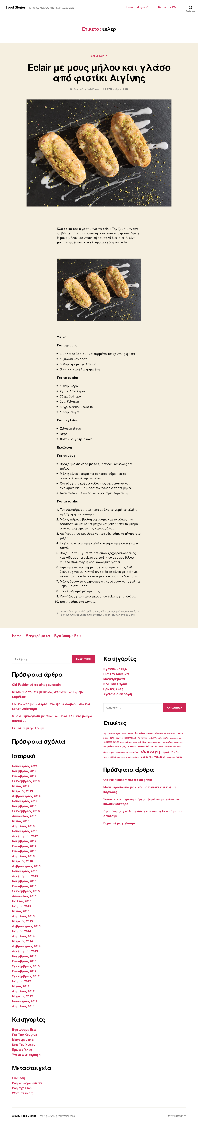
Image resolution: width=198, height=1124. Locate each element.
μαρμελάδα (139, 742)
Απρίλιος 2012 (23, 991)
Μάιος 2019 (20, 786)
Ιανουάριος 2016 (25, 871)
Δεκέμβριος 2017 (25, 836)
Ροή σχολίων (22, 1088)
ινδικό (180, 733)
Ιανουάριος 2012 (25, 1001)
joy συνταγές (114, 733)
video (130, 733)
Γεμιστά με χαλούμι (28, 728)
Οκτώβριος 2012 (24, 971)
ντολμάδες (178, 742)
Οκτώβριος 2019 (24, 776)
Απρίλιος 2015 (23, 916)
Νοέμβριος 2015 (24, 881)
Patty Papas (93, 89)
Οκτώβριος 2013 (24, 961)
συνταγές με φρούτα (80, 614)
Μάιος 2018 (20, 821)
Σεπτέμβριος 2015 (26, 891)
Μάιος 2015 (20, 911)
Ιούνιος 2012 (21, 981)
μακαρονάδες (175, 738)
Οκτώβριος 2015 (24, 886)
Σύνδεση (18, 1078)
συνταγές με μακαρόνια (127, 752)
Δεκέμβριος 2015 (25, 876)
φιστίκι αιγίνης (132, 757)
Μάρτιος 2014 (22, 941)
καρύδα (119, 738)
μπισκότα (167, 742)
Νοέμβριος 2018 (24, 806)
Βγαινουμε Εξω (24, 1029)
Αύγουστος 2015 (24, 896)
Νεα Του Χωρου (24, 1044)
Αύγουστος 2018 (24, 816)
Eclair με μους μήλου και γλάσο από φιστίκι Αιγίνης (99, 72)
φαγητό (121, 757)
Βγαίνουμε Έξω (167, 7)
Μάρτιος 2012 (22, 996)
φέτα (113, 756)
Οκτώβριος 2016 (24, 851)
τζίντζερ (174, 752)
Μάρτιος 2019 (22, 791)
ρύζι (124, 746)
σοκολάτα (145, 746)
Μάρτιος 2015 (22, 921)
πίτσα (118, 746)
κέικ (112, 737)
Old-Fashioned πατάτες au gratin (36, 684)
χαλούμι (159, 756)
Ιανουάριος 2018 (25, 831)
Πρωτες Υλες (22, 1049)
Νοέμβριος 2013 (24, 956)
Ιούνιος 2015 (21, 906)
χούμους (171, 757)
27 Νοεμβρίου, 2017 (117, 89)
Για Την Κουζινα (25, 1034)
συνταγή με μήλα (125, 614)
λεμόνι (152, 737)
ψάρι (179, 756)
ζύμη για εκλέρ (77, 611)
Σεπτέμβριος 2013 (26, 966)
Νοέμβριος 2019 (24, 771)
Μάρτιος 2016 (22, 861)
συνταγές (109, 752)
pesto (124, 733)
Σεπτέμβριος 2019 (26, 781)
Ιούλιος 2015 (21, 901)
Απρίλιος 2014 (23, 936)
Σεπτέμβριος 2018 (26, 811)
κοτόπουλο (130, 737)
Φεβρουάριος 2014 (26, 946)
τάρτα (165, 752)
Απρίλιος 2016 (23, 856)
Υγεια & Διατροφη (26, 1054)
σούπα (168, 746)
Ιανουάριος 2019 (25, 801)
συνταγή (150, 751)
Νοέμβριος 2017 (24, 841)
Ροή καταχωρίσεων (27, 1083)
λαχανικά (143, 738)
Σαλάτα (140, 733)
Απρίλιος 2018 (23, 826)
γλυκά (149, 733)
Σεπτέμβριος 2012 (26, 976)
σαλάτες (132, 746)
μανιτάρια (126, 742)
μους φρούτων (116, 611)
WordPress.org (22, 1093)
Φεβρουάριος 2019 (26, 796)
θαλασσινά (169, 733)
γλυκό (158, 733)
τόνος (106, 757)
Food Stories (16, 7)
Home (129, 7)
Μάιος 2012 (20, 986)
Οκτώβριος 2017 (24, 846)
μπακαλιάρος (154, 742)
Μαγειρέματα (146, 7)
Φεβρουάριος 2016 (26, 866)
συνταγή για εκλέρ (103, 614)
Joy (104, 733)
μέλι (160, 738)
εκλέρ (64, 611)
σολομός (159, 746)
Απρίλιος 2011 (23, 1006)
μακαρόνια (111, 742)
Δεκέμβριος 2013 (25, 951)
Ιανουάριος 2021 (25, 766)
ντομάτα (108, 746)
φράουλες (146, 756)
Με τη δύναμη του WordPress (57, 1116)
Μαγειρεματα (98, 56)
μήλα (90, 611)
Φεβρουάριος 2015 (26, 926)
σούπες (177, 746)
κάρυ (105, 738)
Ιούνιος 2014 (21, 931)
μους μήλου (100, 611)
